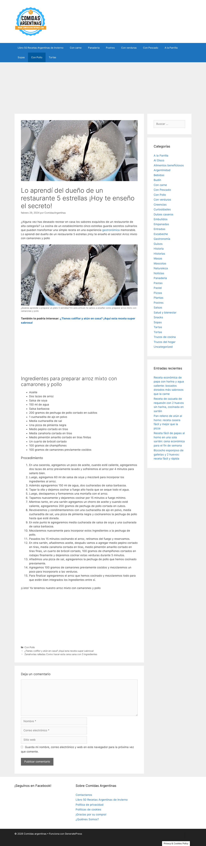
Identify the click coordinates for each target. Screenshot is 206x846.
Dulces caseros (163, 214)
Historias (159, 253)
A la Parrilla (171, 47)
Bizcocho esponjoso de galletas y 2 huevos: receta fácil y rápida (168, 454)
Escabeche (161, 234)
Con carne (76, 47)
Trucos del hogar (164, 342)
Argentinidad (162, 170)
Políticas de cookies (88, 809)
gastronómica (111, 230)
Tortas (52, 57)
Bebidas (159, 175)
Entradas (159, 229)
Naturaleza (161, 268)
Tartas (158, 327)
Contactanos (84, 794)
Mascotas (160, 263)
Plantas (158, 297)
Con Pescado (150, 47)
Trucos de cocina (165, 337)
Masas (158, 258)
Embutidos (161, 219)
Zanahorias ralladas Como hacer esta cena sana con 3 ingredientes (60, 654)
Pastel (158, 288)
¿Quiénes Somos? (87, 819)
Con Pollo (36, 57)
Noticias (159, 273)
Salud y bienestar (165, 312)
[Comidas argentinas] (30, 21)
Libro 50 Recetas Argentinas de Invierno (40, 47)
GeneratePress (73, 833)
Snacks (158, 317)
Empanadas (161, 224)
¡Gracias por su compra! (91, 814)
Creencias (160, 204)
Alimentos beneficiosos (169, 165)
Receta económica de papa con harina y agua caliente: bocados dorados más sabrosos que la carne (169, 385)
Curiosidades (162, 209)
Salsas (158, 307)
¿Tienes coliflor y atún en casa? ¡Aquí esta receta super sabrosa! (59, 650)
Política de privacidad (89, 804)
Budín (157, 180)
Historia (159, 248)
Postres (110, 47)
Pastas (158, 283)
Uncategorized (163, 346)
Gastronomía (162, 238)
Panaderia (93, 47)
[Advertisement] (103, 86)
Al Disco (159, 160)
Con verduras (129, 47)
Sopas (21, 57)
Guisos (158, 243)
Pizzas (158, 292)
